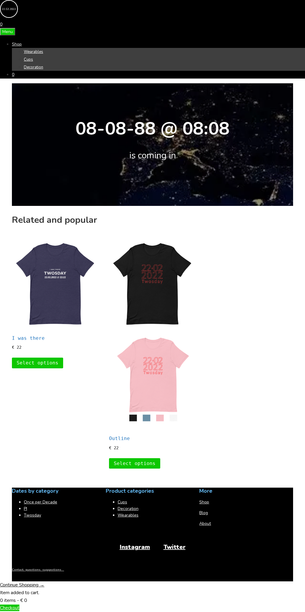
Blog (203, 513)
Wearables (33, 51)
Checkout (9, 608)
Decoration (33, 67)
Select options (37, 363)
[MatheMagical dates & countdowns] (9, 16)
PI (25, 508)
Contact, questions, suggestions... (38, 570)
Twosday (32, 515)
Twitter (175, 547)
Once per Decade (40, 502)
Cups (28, 59)
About (205, 523)
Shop (17, 44)
